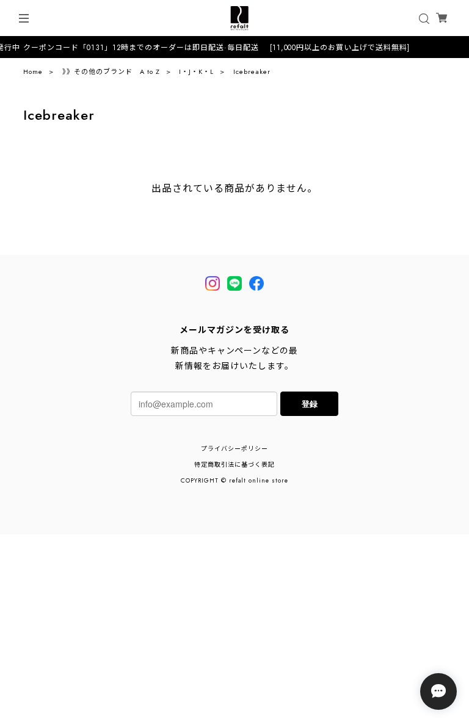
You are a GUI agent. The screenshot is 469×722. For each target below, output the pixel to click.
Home (33, 71)
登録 (310, 403)
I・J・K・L (196, 71)
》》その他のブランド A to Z (110, 71)
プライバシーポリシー (234, 448)
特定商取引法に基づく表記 (234, 464)
